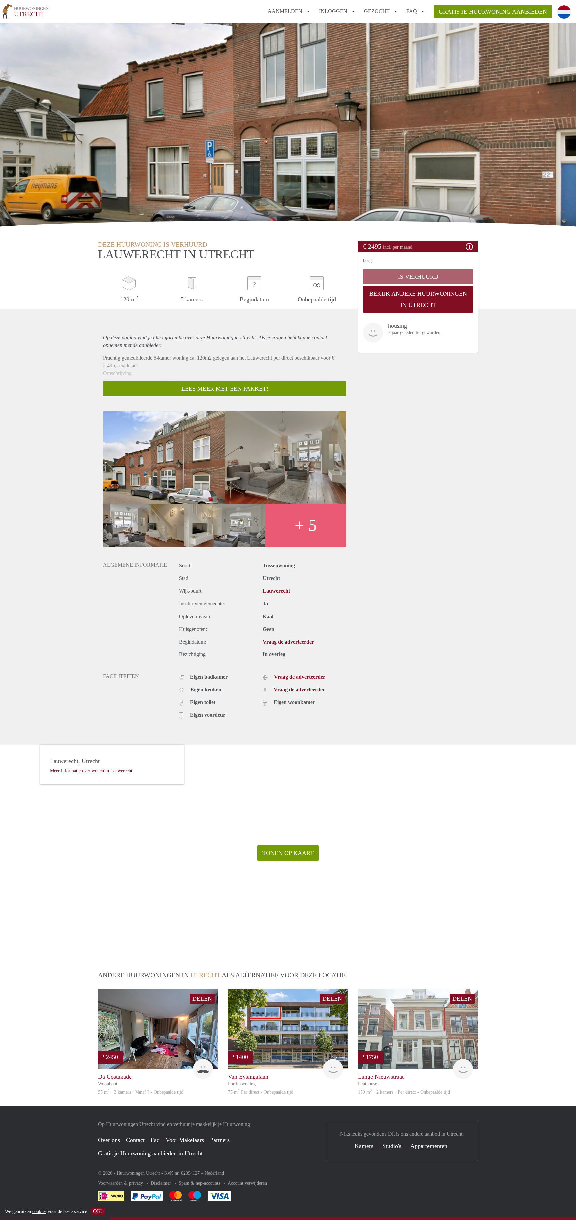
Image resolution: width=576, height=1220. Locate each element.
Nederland (214, 1173)
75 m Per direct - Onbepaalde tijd (260, 1092)
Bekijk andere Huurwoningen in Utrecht (418, 299)
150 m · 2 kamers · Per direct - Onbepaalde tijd (404, 1092)
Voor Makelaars (185, 1140)
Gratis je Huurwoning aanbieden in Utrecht (150, 1153)
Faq (155, 1140)
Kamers (364, 1146)
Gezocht (377, 11)
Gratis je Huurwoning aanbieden (493, 11)
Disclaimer (161, 1183)
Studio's (391, 1146)
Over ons (109, 1140)
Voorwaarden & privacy (121, 1183)
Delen (202, 998)
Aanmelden (285, 11)
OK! (98, 1211)
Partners (220, 1140)
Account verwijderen (247, 1183)
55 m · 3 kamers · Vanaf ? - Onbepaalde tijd (140, 1092)
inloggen (333, 11)
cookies (39, 1211)
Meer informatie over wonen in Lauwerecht (91, 770)
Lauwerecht (276, 591)
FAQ (411, 11)
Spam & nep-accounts (200, 1183)
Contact (135, 1140)
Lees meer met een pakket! (224, 388)
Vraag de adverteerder (288, 642)
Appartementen (428, 1146)
